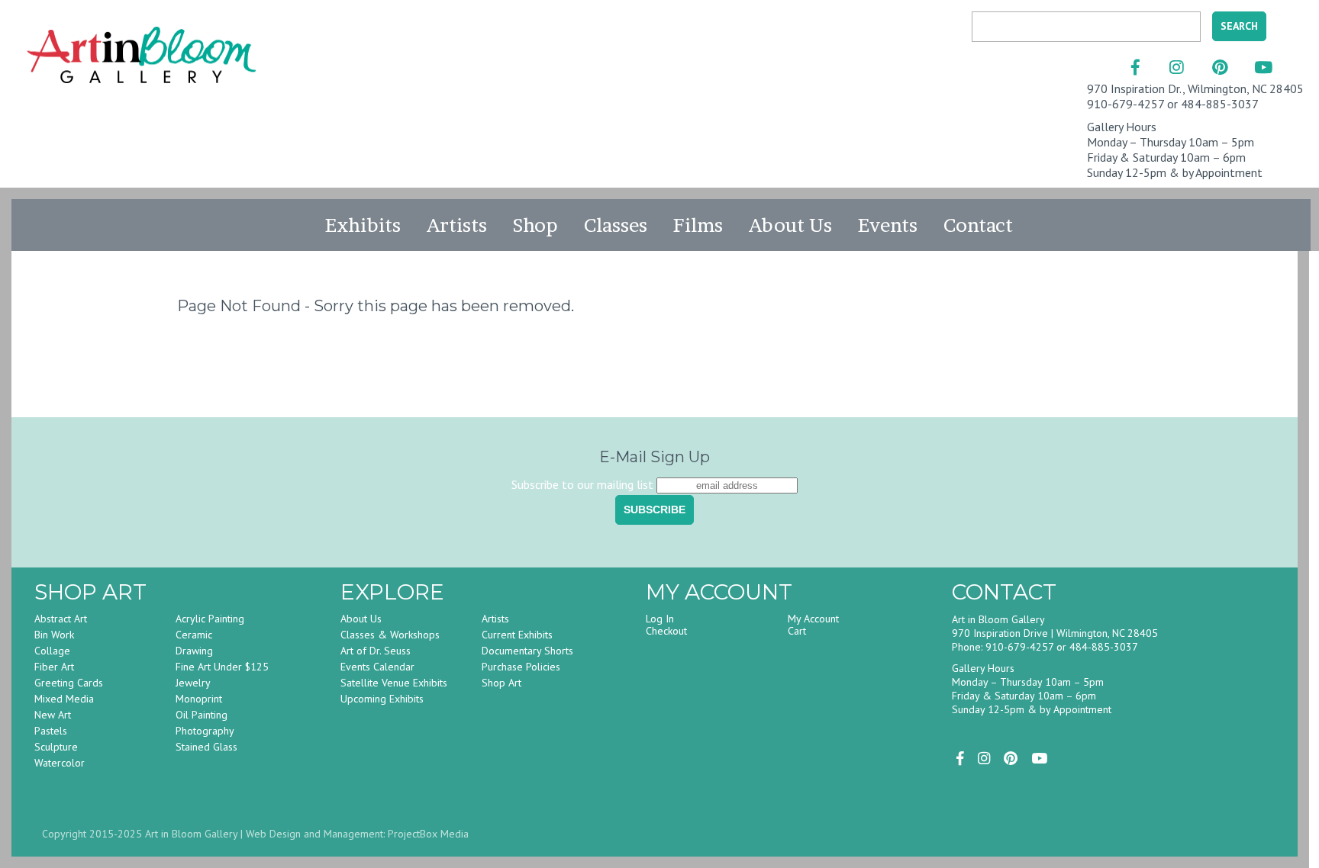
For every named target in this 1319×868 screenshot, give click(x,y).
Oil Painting (201, 715)
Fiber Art (54, 667)
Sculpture (56, 747)
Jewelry (193, 683)
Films (698, 225)
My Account (813, 618)
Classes (615, 225)
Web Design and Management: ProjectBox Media (357, 834)
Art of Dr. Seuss (375, 650)
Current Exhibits (517, 634)
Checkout (666, 631)
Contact (978, 225)
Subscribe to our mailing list (582, 484)
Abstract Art (60, 618)
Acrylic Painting (210, 618)
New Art (52, 715)
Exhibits (363, 225)
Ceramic (194, 634)
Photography (205, 731)
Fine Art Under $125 (222, 667)
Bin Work (54, 634)
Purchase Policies (521, 667)
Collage (52, 650)
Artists (457, 225)
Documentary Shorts (527, 650)
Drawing (194, 650)
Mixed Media (64, 699)
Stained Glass (206, 747)
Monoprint (199, 699)
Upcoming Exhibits (382, 699)
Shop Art (501, 683)
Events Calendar (377, 667)
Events (887, 225)
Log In (660, 618)
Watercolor (59, 763)
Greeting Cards (68, 683)
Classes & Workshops (390, 634)
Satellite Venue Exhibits (393, 683)
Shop (535, 225)
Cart (797, 631)
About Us (790, 225)
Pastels (50, 731)
